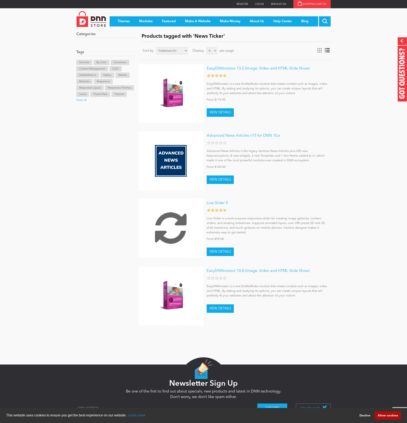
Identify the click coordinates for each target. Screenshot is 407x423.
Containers (120, 62)
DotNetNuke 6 (87, 75)
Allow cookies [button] (388, 415)
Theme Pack (100, 94)
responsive (103, 81)
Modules (84, 81)
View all (81, 100)
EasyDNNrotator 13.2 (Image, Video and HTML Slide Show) (258, 68)
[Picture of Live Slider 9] (171, 228)
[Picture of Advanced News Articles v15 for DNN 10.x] (171, 160)
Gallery (107, 75)
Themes (119, 94)
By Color (101, 62)
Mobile (122, 75)
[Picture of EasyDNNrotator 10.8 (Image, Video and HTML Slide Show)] (171, 296)
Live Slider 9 (217, 203)
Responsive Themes (119, 88)
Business (84, 62)
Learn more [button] (136, 415)
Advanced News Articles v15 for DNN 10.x (243, 136)
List (327, 50)
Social (82, 94)
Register (242, 4)
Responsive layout (90, 88)
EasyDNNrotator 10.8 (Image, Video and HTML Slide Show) (258, 271)
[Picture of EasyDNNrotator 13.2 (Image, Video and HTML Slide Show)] (171, 93)
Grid (319, 50)
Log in (259, 4)
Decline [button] (365, 415)
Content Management (92, 69)
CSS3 (115, 69)
